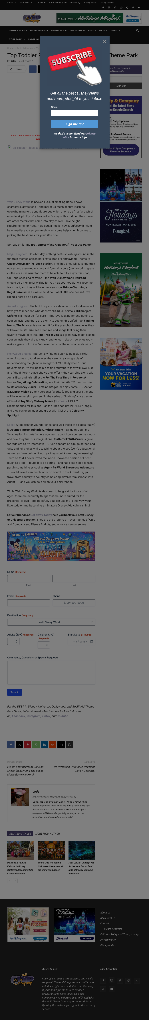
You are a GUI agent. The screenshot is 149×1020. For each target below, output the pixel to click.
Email (54, 107)
